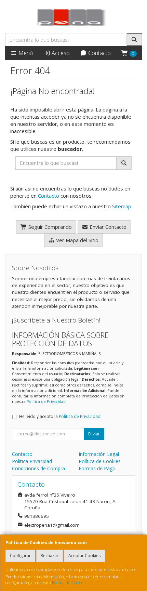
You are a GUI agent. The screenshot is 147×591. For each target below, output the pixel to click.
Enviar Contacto (107, 226)
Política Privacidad (32, 461)
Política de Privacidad (46, 401)
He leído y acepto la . (60, 416)
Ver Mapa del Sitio (76, 240)
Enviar (94, 434)
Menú (25, 53)
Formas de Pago (97, 468)
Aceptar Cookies (84, 556)
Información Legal (99, 454)
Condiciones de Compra (38, 468)
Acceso (60, 53)
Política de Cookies (68, 583)
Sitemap (121, 206)
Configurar (20, 556)
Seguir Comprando (49, 226)
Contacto (99, 53)
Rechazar (49, 556)
